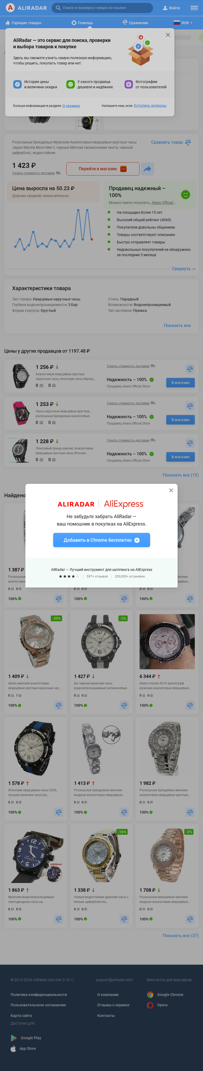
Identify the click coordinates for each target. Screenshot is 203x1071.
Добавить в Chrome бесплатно (98, 540)
